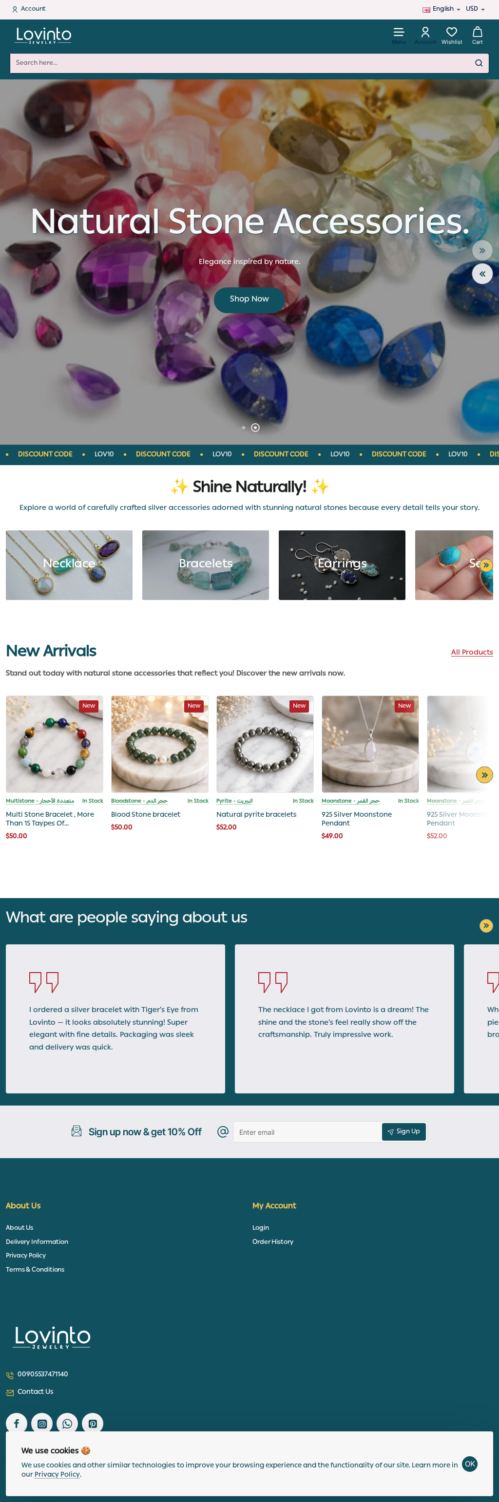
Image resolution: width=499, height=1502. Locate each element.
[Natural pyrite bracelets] (265, 744)
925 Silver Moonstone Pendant (357, 820)
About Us (23, 1207)
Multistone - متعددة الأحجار (40, 802)
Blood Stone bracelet (145, 815)
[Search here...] (479, 63)
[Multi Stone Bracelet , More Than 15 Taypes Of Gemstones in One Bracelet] (54, 744)
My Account (274, 1207)
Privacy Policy (57, 1475)
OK (470, 1463)
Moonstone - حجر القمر (351, 802)
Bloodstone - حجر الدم (139, 802)
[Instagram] (42, 1423)
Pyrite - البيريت (234, 802)
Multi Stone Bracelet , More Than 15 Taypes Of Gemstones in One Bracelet (51, 820)
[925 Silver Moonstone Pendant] (370, 744)
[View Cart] (477, 35)
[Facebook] (16, 1423)
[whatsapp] (67, 1423)
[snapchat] (92, 1423)
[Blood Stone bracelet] (160, 744)
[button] (482, 250)
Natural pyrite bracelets (256, 815)
